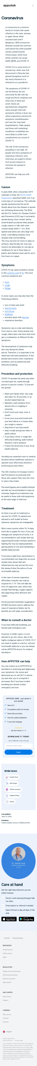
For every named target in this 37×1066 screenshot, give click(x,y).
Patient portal (7, 950)
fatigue (8, 288)
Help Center (7, 996)
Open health (7, 982)
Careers (5, 1022)
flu (23, 273)
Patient (7, 938)
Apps (5, 957)
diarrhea (25, 317)
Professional (18, 938)
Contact (6, 1018)
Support (5, 1000)
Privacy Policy (19, 1040)
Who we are (7, 1014)
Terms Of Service (8, 1040)
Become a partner (9, 979)
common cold (13, 273)
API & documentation (10, 975)
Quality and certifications (12, 971)
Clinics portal (7, 953)
